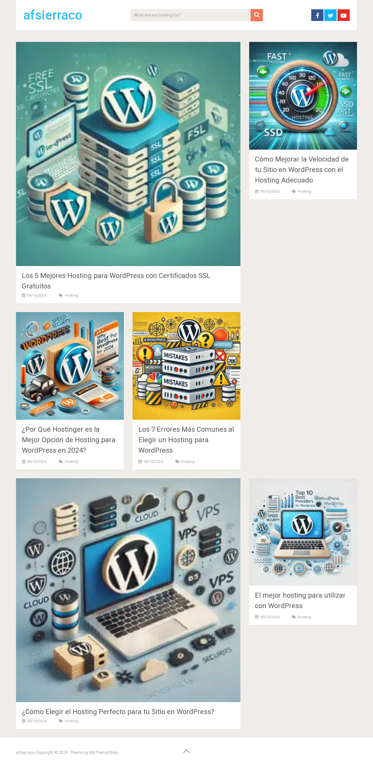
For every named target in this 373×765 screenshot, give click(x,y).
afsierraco (52, 15)
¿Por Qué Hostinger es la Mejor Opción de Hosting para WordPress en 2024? (68, 439)
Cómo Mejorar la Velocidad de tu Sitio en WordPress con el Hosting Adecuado (302, 169)
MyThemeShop (103, 752)
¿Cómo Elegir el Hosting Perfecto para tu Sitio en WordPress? (118, 712)
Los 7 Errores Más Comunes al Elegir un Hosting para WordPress (186, 439)
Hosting (71, 295)
